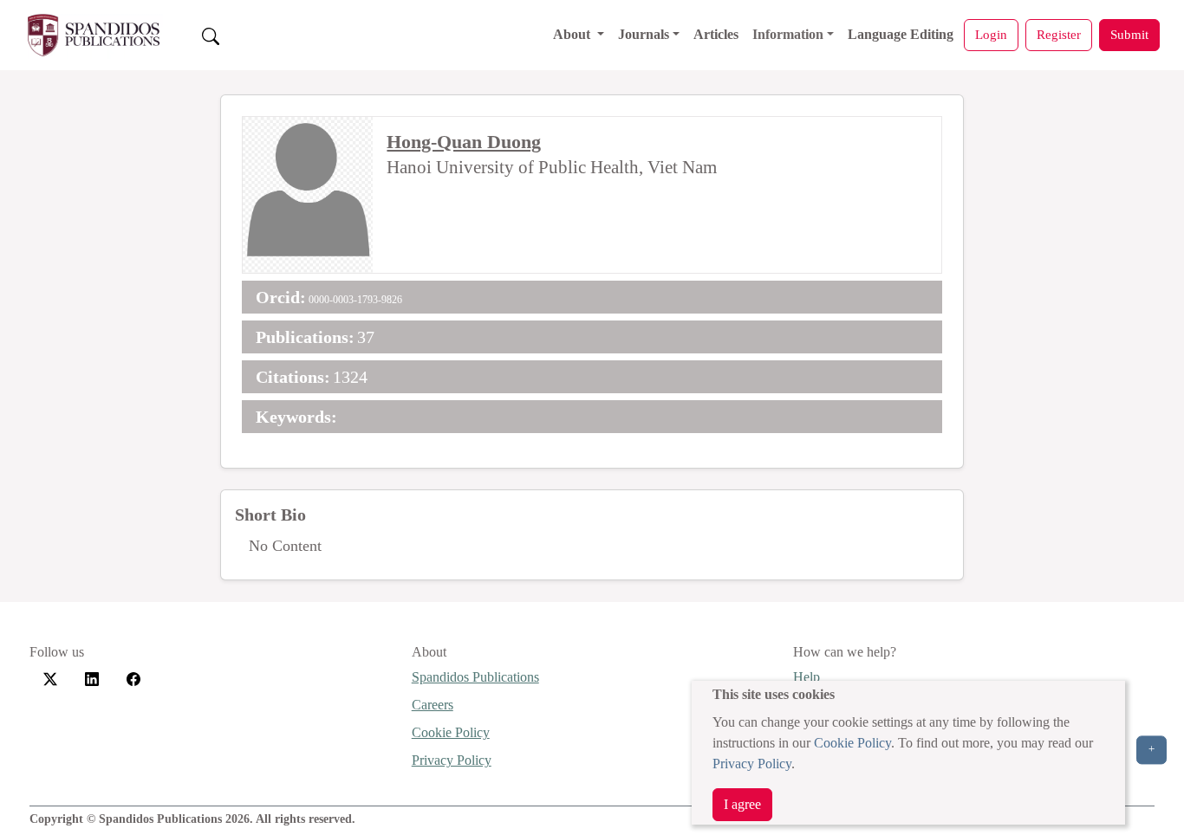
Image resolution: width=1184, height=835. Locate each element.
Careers (432, 704)
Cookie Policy (852, 742)
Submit (1129, 34)
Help (806, 677)
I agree (742, 804)
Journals (643, 34)
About (573, 34)
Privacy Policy (751, 763)
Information (787, 34)
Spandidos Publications (475, 677)
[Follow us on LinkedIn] (92, 678)
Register (1059, 34)
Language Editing (900, 34)
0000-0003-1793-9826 (355, 300)
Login (991, 34)
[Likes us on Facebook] (133, 678)
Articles (715, 34)
